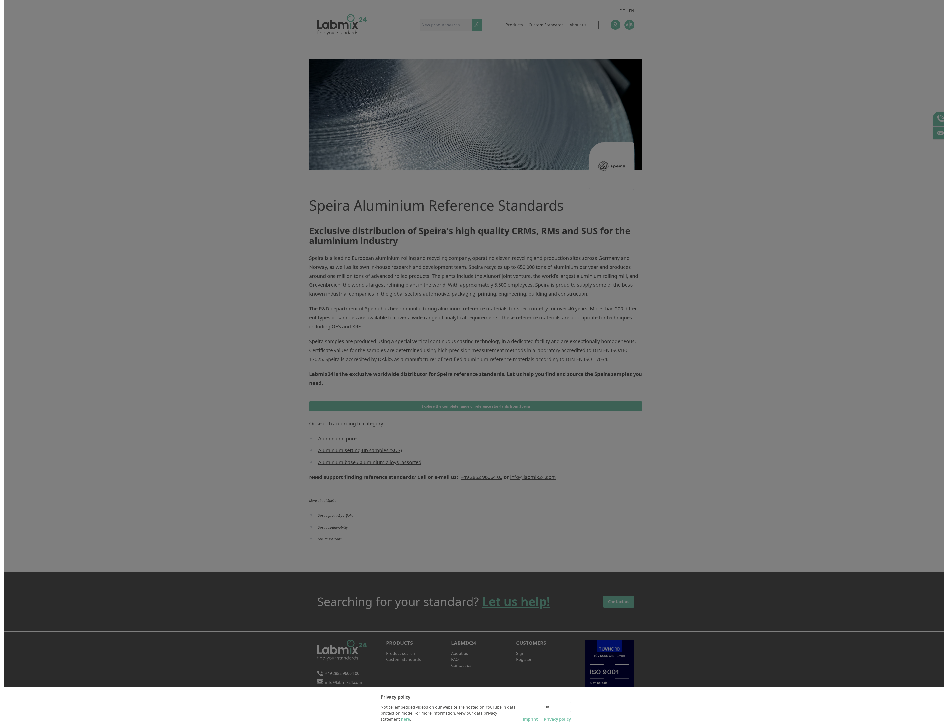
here (405, 719)
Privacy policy (557, 719)
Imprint (530, 719)
